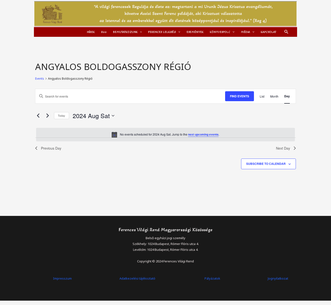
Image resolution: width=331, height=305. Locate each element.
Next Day (283, 148)
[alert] (165, 134)
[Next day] (47, 116)
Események (195, 32)
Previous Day (51, 148)
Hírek (91, 32)
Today (61, 115)
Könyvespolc (220, 32)
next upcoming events (203, 134)
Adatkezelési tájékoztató (137, 278)
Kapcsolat (268, 32)
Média (245, 32)
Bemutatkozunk (125, 32)
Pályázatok (212, 278)
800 (104, 32)
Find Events (239, 96)
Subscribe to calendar (266, 163)
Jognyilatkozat (278, 278)
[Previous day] (38, 116)
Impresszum (62, 278)
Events (39, 79)
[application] (140, 32)
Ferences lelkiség (162, 32)
